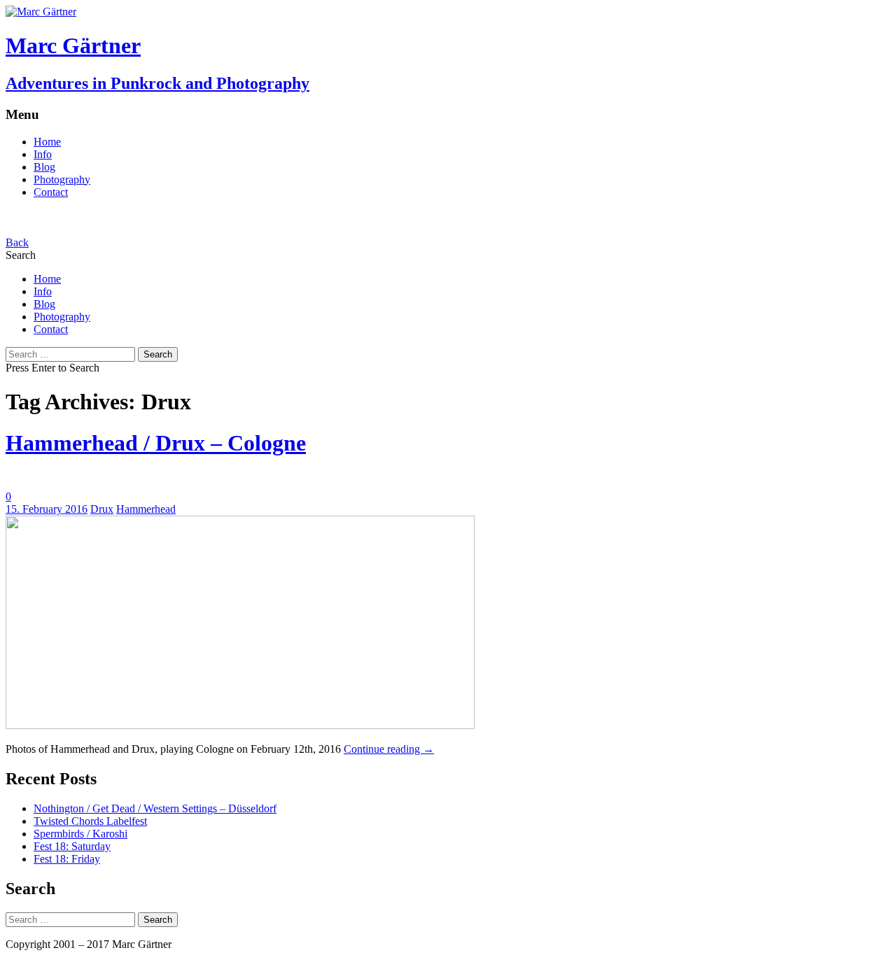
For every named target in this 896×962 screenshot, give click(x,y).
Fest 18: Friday (67, 859)
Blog (44, 167)
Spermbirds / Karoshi (80, 834)
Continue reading (389, 749)
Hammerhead (146, 509)
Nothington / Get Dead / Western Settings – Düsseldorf (155, 808)
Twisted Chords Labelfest (90, 821)
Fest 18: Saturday (72, 846)
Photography (62, 179)
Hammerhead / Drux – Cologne (156, 442)
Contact (51, 192)
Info (43, 154)
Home (47, 142)
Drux (101, 509)
